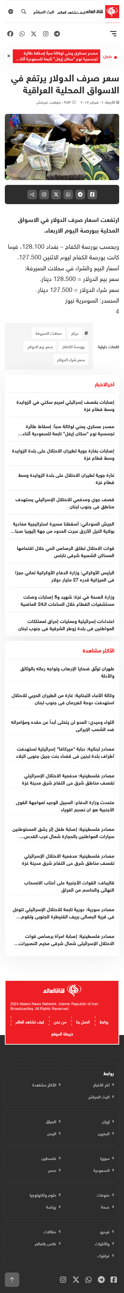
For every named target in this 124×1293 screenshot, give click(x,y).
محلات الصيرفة (48, 333)
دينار (75, 333)
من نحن (60, 1021)
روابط (104, 1021)
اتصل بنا (83, 1021)
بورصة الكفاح (73, 346)
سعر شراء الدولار (71, 359)
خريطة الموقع (62, 1033)
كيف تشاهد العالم (71, 11)
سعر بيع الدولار (40, 346)
